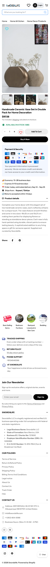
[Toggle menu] (3, 5)
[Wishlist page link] (28, 5)
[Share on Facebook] (12, 240)
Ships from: (17, 190)
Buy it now (25, 139)
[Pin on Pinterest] (20, 240)
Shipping (15, 120)
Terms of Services (34, 404)
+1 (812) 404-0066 (12, 518)
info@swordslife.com (14, 513)
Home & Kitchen (17, 21)
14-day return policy (15, 352)
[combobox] (25, 12)
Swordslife (12, 562)
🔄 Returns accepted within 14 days (17, 194)
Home (4, 21)
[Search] (45, 12)
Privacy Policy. (7, 406)
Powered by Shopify (26, 562)
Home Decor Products (36, 21)
